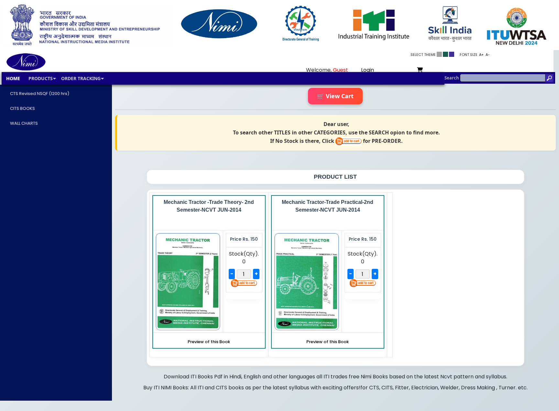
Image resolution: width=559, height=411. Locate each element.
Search (452, 78)
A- (488, 54)
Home (13, 78)
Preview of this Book (209, 342)
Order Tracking (81, 78)
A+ (481, 54)
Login (367, 70)
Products (40, 78)
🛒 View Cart (335, 96)
